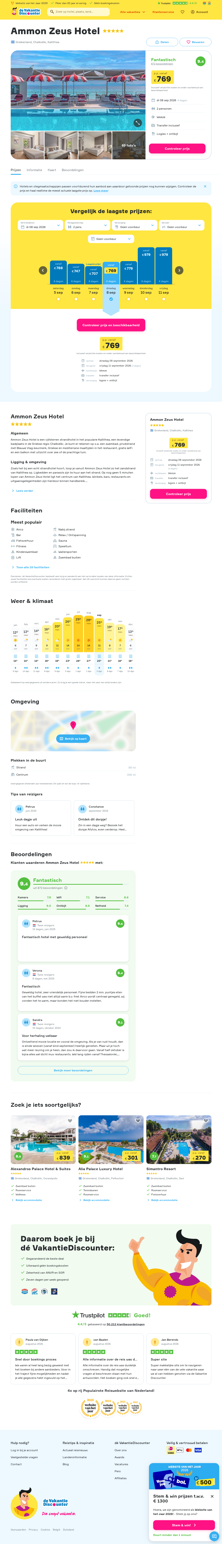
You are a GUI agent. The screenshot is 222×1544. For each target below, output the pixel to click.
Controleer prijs (177, 148)
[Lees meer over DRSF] (54, 1291)
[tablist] (111, 170)
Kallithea (53, 42)
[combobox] (78, 12)
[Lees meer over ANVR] (204, 3)
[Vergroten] (138, 123)
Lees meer (101, 190)
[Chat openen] (214, 1536)
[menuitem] (177, 100)
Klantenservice (163, 12)
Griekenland (24, 42)
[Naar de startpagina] (26, 12)
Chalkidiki (39, 42)
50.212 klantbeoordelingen (126, 1324)
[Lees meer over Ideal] (44, 1291)
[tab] (16, 170)
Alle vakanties (130, 12)
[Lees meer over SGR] (209, 3)
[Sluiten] (212, 1496)
